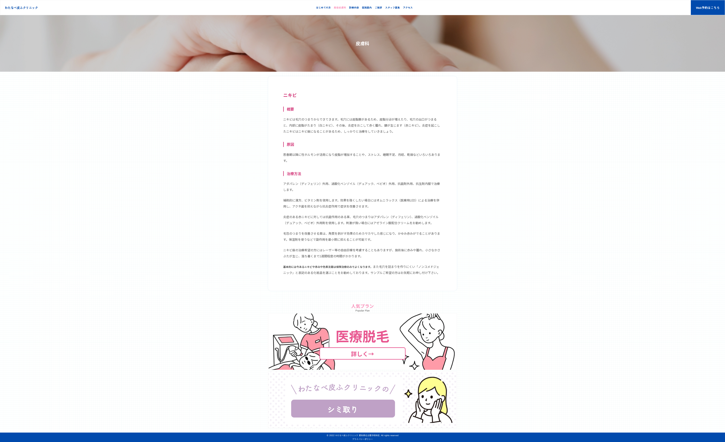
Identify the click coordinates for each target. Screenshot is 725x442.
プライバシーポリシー (362, 439)
